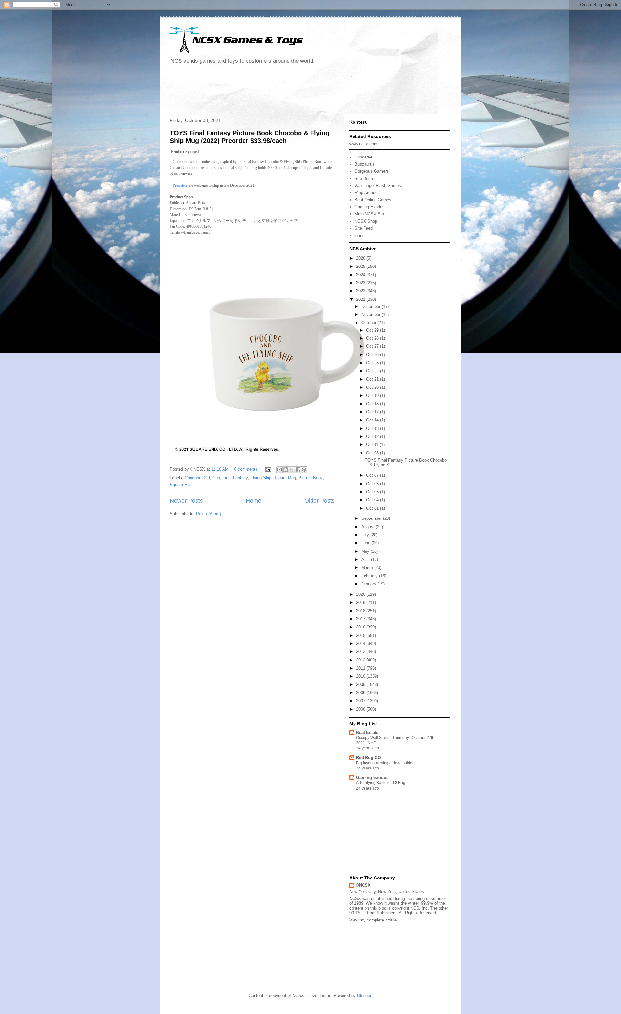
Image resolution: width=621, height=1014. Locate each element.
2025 (361, 266)
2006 (361, 709)
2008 (361, 692)
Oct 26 (373, 354)
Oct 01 (373, 508)
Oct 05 (373, 491)
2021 (361, 299)
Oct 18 (373, 403)
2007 (361, 700)
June (366, 542)
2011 (361, 668)
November (371, 314)
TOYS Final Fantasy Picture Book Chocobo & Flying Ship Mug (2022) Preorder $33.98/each (249, 136)
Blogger (364, 995)
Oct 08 (373, 453)
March (367, 567)
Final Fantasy (235, 477)
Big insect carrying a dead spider (385, 763)
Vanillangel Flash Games (377, 185)
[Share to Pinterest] (304, 469)
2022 (361, 291)
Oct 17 (373, 411)
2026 (361, 258)
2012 (361, 660)
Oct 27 (373, 346)
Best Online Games (372, 199)
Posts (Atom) (208, 513)
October (369, 322)
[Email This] (279, 469)
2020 (361, 594)
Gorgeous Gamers (371, 171)
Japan (279, 477)
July (365, 534)
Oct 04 (373, 499)
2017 (361, 618)
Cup (216, 477)
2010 (361, 676)
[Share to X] (292, 469)
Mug (292, 477)
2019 (361, 602)
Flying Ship (260, 477)
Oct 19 (373, 395)
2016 (361, 627)
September (372, 518)
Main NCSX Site (369, 214)
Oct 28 (373, 338)
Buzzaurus (364, 164)
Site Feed (363, 228)
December (371, 306)
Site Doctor (365, 178)
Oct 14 (373, 420)
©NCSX (363, 885)
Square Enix (181, 484)
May (366, 551)
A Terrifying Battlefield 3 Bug (380, 782)
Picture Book (311, 477)
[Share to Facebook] (298, 469)
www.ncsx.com (363, 143)
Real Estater (368, 732)
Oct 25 (373, 362)
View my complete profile (373, 920)
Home (253, 500)
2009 (361, 684)
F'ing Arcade (365, 192)
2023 (361, 282)
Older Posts (319, 500)
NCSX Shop (365, 221)
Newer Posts (186, 500)
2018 (361, 610)
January (369, 584)
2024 (361, 274)
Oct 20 (373, 387)
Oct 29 (373, 330)
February (370, 575)
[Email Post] (267, 469)
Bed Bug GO (368, 757)
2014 (361, 643)
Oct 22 (373, 370)
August (368, 526)
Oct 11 (373, 444)
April (366, 559)
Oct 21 (373, 379)
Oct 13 (373, 428)
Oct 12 (373, 436)
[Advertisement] (284, 91)
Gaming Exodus (369, 206)
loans (359, 235)
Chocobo (193, 477)
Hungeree (363, 157)
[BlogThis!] (285, 469)
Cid (207, 477)
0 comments (245, 469)
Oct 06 (373, 483)
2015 (361, 635)
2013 (361, 651)
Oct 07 (373, 475)
